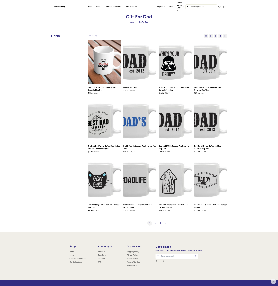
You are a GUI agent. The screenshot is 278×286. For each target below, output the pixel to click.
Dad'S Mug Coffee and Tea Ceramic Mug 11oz (139, 147)
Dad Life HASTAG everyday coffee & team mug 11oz (137, 206)
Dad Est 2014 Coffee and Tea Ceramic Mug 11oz (174, 147)
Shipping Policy (133, 252)
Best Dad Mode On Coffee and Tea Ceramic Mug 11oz (102, 89)
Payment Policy (133, 265)
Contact (101, 259)
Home (90, 7)
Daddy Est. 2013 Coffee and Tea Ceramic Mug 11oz (210, 206)
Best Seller (102, 255)
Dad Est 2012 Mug (130, 87)
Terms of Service (133, 262)
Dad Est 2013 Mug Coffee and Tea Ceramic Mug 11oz (207, 147)
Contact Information (113, 7)
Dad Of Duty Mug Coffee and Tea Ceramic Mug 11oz (207, 89)
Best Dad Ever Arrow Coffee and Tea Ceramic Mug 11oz (173, 206)
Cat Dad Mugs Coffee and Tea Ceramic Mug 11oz (104, 206)
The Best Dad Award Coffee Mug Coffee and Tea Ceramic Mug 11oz (104, 147)
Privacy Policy (132, 255)
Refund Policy (132, 259)
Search (98, 7)
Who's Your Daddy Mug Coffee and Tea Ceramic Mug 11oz (174, 89)
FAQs (100, 262)
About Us (101, 252)
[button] (224, 6)
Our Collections (131, 7)
